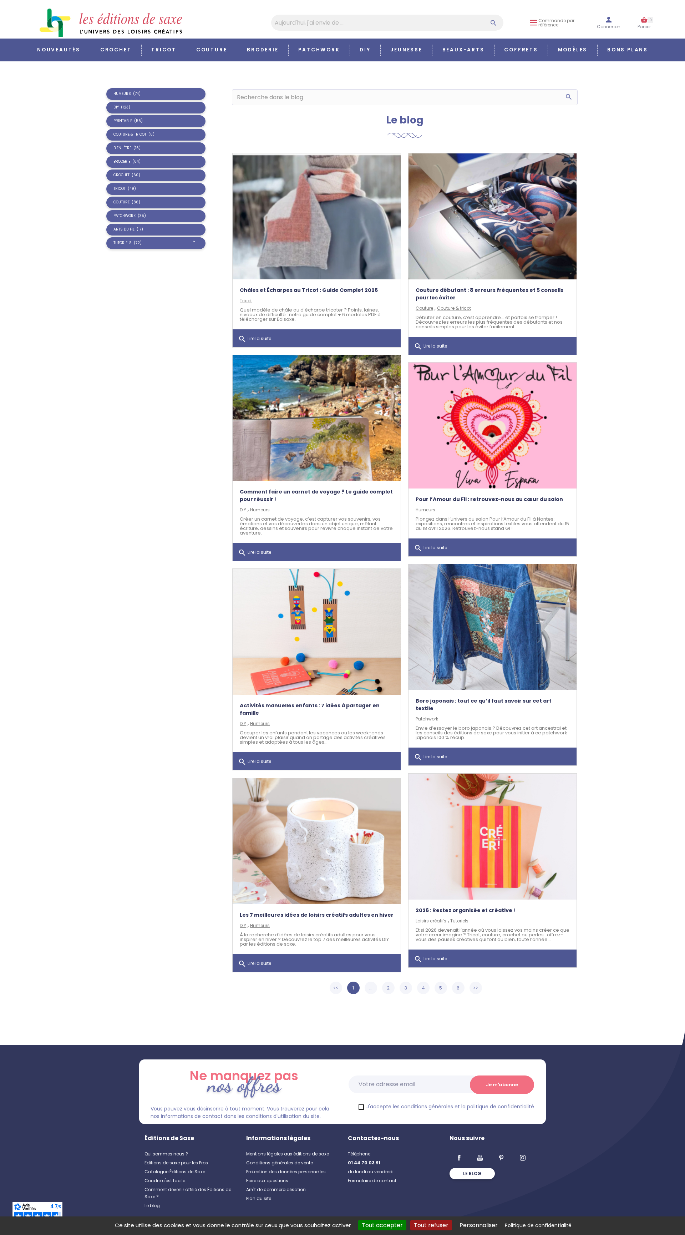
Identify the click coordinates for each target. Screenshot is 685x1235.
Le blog (152, 1206)
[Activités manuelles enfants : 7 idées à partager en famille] (317, 632)
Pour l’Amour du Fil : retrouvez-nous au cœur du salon (489, 499)
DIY (365, 49)
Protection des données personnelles (286, 1172)
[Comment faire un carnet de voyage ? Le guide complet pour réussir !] (317, 418)
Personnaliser (479, 1225)
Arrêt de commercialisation (276, 1189)
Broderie (262, 49)
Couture (211, 49)
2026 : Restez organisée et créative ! (465, 910)
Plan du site (258, 1198)
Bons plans (627, 49)
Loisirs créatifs (431, 921)
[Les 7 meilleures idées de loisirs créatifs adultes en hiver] (317, 841)
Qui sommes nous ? (166, 1154)
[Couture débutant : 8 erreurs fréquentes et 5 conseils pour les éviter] (493, 216)
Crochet (116, 49)
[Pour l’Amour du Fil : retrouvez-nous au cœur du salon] (493, 426)
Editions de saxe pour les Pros (176, 1163)
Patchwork (319, 49)
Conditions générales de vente (279, 1163)
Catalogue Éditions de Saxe (174, 1172)
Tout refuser (431, 1225)
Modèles (573, 49)
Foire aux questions (267, 1181)
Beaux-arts (463, 49)
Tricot (163, 49)
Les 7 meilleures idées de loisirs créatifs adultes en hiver (317, 914)
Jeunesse (406, 49)
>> (475, 988)
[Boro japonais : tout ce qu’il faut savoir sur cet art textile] (493, 627)
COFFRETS (521, 49)
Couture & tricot (454, 308)
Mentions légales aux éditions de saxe (287, 1154)
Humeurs (260, 510)
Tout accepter (382, 1225)
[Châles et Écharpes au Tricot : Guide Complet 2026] (317, 216)
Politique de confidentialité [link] (538, 1225)
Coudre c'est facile (164, 1181)
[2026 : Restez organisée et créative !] (493, 837)
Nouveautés (58, 49)
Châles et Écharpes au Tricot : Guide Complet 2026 (309, 290)
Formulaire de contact (372, 1181)
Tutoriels (459, 921)
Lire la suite (254, 339)
